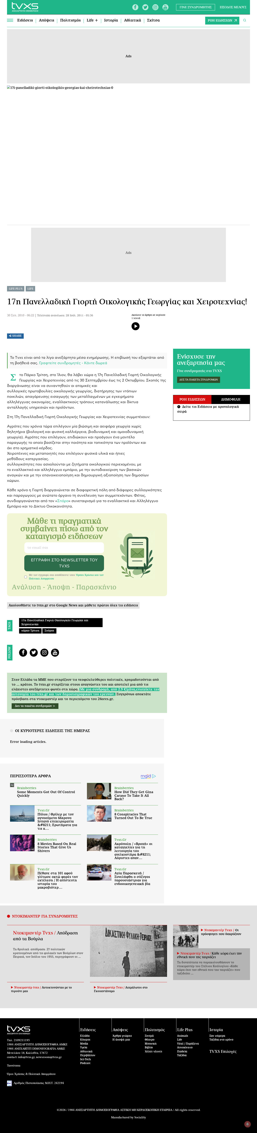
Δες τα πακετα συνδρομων (198, 379)
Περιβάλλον (87, 1055)
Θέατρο (149, 1040)
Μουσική (151, 1044)
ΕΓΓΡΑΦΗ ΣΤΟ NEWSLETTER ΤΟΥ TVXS (64, 563)
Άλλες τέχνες (153, 1051)
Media (84, 1044)
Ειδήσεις (25, 20)
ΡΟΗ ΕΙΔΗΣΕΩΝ (220, 20)
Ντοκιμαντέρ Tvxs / (35, 933)
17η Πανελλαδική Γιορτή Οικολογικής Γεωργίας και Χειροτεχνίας (54, 622)
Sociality (140, 1117)
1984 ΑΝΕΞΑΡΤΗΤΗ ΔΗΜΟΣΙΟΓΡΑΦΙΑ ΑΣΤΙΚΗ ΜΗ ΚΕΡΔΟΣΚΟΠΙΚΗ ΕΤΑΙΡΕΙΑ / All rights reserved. (134, 1110)
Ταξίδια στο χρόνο (221, 1040)
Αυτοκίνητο (185, 1047)
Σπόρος (49, 631)
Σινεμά (149, 1036)
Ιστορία (111, 20)
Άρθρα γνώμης (122, 1036)
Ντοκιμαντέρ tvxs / (28, 987)
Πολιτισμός (70, 20)
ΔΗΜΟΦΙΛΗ (230, 399)
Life (30, 288)
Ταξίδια (182, 1055)
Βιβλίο (149, 1047)
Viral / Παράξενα (188, 1044)
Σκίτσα (153, 20)
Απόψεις (46, 20)
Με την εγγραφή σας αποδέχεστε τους (66, 577)
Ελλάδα (85, 1036)
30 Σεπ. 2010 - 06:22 (20, 315)
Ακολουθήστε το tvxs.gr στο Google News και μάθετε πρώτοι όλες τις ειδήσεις (73, 605)
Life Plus (15, 288)
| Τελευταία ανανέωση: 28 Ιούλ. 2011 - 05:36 (64, 315)
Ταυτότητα (13, 1065)
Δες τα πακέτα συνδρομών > (35, 706)
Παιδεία (182, 1051)
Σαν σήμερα (217, 1036)
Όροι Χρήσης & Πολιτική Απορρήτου (31, 1074)
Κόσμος (85, 1040)
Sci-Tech (85, 1059)
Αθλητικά (132, 20)
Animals (182, 1036)
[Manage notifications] (247, 1124)
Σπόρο (62, 501)
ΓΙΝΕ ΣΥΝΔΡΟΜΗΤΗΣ (196, 7)
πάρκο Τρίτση (30, 631)
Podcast (85, 1063)
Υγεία (83, 1047)
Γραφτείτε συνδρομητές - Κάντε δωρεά (73, 363)
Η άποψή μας (121, 1040)
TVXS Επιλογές (223, 1052)
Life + (92, 20)
